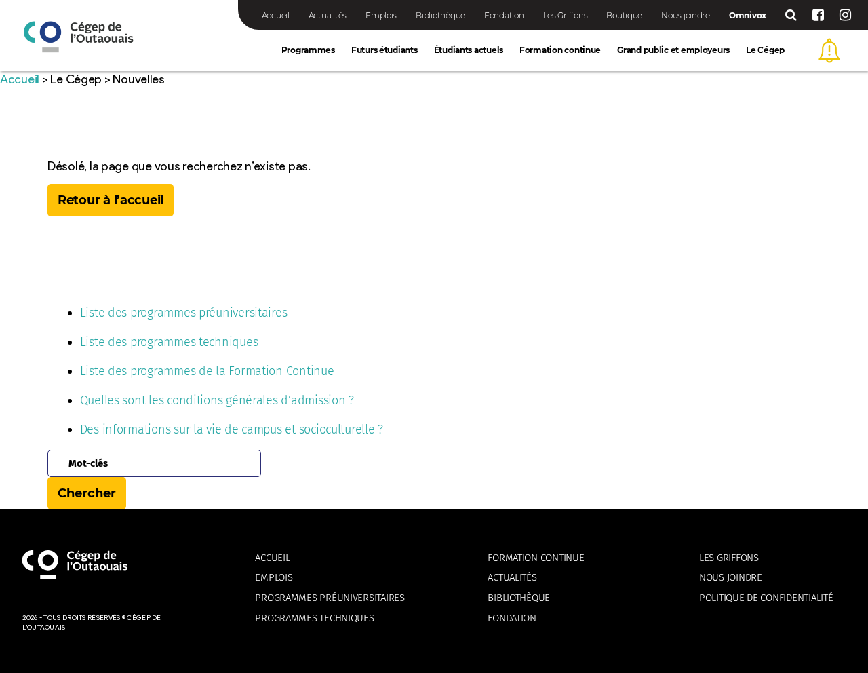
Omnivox (747, 15)
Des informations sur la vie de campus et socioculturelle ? (231, 429)
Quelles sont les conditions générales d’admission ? (217, 400)
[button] (829, 50)
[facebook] (818, 15)
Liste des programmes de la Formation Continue (207, 371)
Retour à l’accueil (110, 200)
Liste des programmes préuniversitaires (184, 312)
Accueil (19, 79)
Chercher (87, 493)
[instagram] (845, 15)
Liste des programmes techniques (169, 341)
